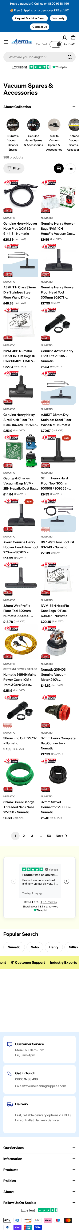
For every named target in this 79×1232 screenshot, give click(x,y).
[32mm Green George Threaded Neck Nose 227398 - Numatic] (20, 774)
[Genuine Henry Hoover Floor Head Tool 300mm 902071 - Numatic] (58, 259)
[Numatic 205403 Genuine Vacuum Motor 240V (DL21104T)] (58, 641)
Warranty (58, 18)
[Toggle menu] (5, 41)
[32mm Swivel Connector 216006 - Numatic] (58, 774)
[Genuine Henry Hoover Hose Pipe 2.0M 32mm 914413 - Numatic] (20, 196)
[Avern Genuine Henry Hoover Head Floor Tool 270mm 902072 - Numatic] (20, 514)
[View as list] (71, 168)
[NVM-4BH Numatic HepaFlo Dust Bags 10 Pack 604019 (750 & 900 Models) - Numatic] (20, 323)
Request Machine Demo (30, 18)
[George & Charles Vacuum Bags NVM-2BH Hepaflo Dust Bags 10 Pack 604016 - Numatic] (20, 450)
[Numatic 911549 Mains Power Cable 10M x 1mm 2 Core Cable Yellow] (20, 641)
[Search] (69, 57)
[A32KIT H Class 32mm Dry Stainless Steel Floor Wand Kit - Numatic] (20, 259)
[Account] (64, 37)
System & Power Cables (20, 669)
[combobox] (39, 57)
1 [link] (15, 836)
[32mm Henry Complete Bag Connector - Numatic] (58, 710)
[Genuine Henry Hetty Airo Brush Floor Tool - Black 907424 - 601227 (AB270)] (20, 387)
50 (49, 836)
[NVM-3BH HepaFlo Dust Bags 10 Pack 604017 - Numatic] (58, 578)
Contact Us (39, 26)
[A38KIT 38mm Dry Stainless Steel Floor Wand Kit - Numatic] (58, 387)
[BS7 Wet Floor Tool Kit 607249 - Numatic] (58, 514)
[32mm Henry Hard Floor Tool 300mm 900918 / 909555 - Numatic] (58, 450)
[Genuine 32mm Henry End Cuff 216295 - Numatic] (58, 323)
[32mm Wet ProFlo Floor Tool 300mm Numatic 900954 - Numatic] (20, 578)
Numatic (9, 218)
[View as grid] (59, 168)
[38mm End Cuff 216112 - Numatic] (20, 710)
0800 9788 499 (58, 3)
